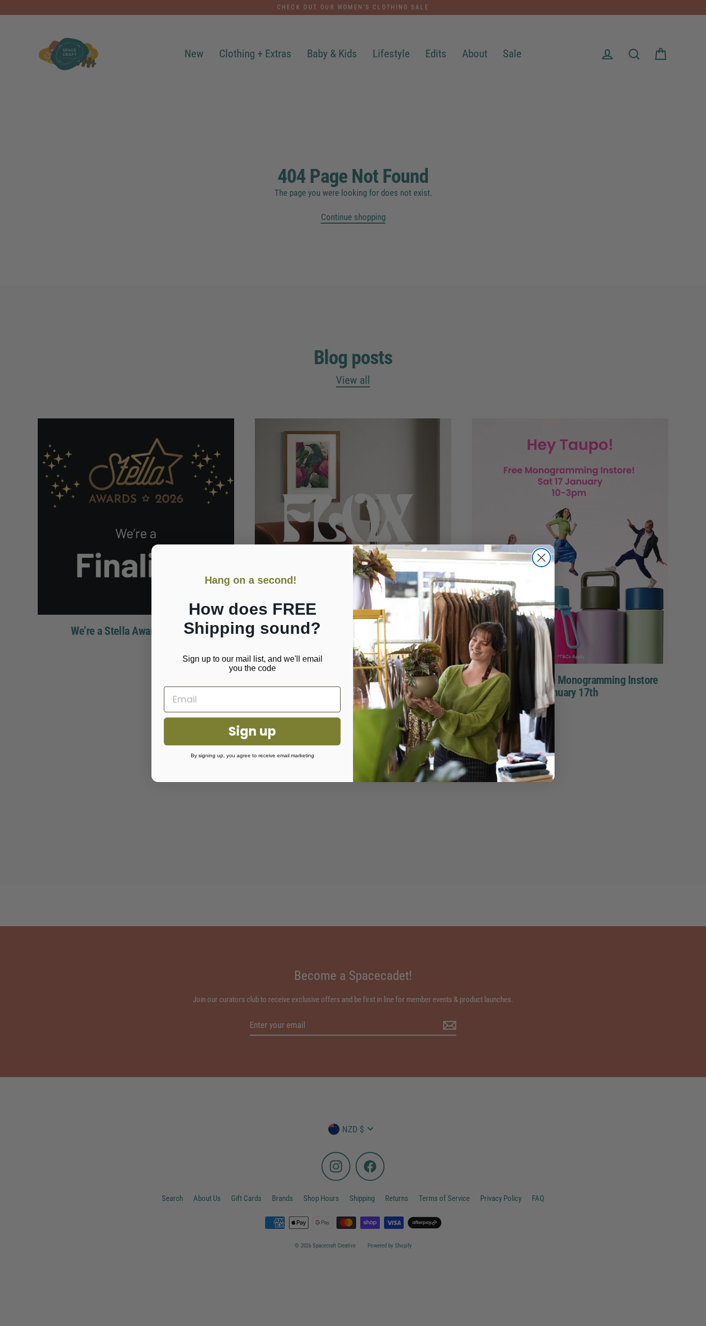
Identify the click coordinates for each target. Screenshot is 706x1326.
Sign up (252, 731)
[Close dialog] (541, 558)
